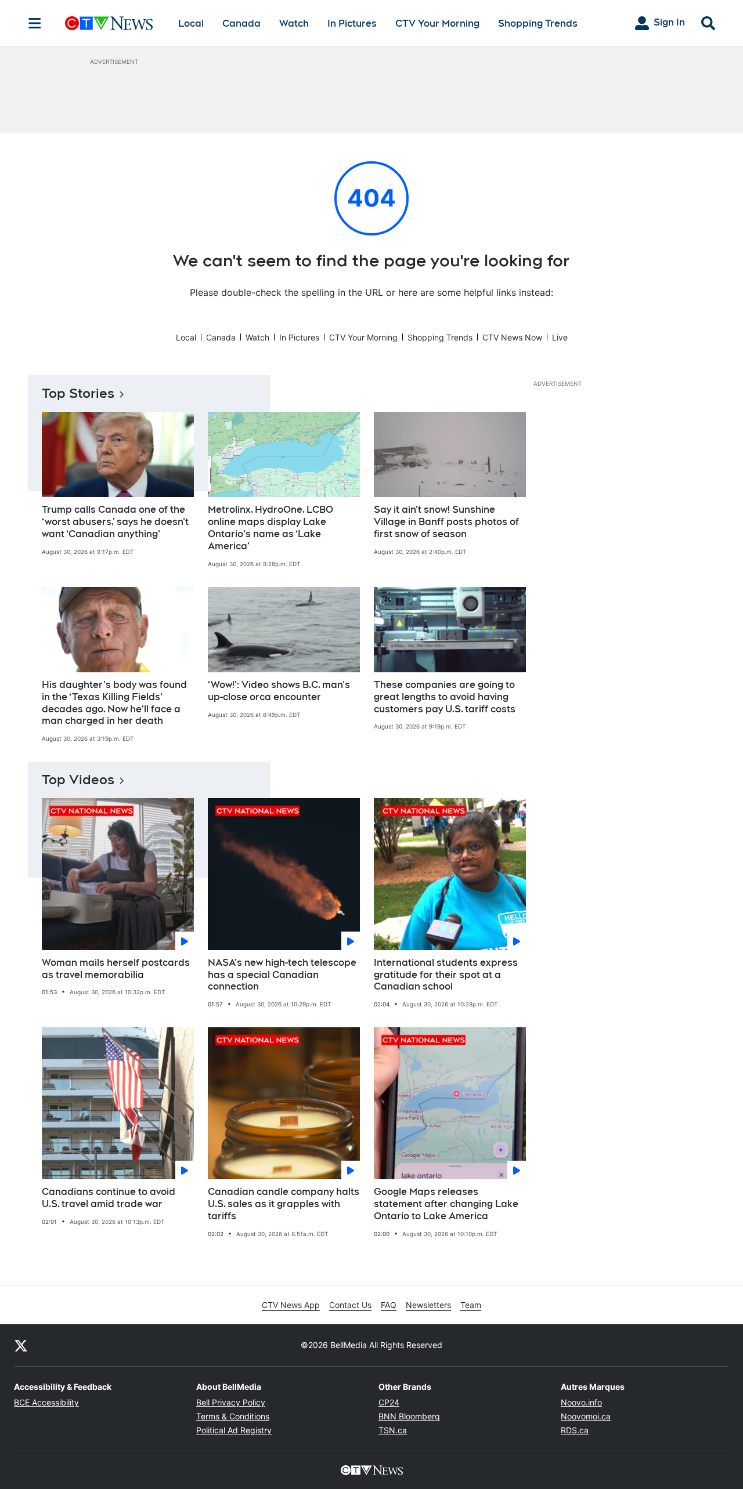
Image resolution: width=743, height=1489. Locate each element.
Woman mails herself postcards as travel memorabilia (116, 968)
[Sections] (34, 23)
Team (470, 1305)
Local (191, 23)
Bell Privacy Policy (230, 1402)
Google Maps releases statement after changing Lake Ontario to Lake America (446, 1204)
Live (560, 337)
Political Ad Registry (234, 1430)
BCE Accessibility (46, 1402)
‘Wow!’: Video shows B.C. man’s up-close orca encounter (279, 690)
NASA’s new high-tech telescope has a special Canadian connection (282, 974)
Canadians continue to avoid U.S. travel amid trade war (108, 1197)
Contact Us (350, 1305)
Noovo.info (581, 1402)
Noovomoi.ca (586, 1416)
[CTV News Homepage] (109, 23)
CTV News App (291, 1305)
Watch (294, 23)
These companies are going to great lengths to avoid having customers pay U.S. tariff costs (444, 697)
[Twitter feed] (21, 1345)
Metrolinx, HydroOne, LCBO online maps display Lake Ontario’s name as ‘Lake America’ (270, 527)
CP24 (388, 1402)
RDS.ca (575, 1430)
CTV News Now (512, 337)
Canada (241, 23)
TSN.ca (392, 1430)
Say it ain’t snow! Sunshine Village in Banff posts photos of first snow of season (446, 521)
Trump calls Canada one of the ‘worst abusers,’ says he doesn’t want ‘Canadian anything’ (115, 521)
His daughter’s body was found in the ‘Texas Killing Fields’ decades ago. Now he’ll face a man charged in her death (114, 702)
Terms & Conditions (232, 1416)
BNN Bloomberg (409, 1416)
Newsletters (428, 1305)
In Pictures (352, 23)
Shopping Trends (538, 23)
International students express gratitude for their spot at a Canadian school (446, 974)
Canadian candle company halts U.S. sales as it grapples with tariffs (283, 1204)
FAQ (388, 1305)
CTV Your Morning (437, 23)
